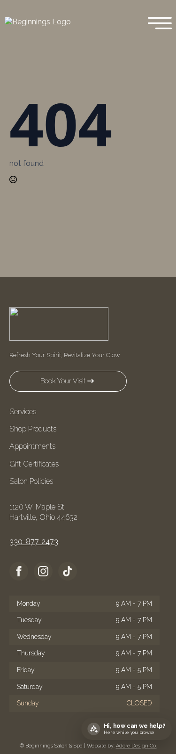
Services (22, 411)
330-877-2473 (33, 541)
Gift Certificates (34, 464)
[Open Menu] (160, 24)
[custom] (67, 571)
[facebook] (18, 571)
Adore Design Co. (136, 746)
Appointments (32, 446)
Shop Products (32, 428)
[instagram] (43, 571)
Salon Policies (31, 481)
